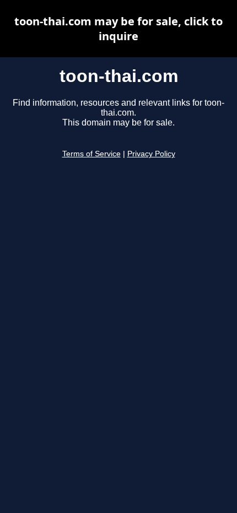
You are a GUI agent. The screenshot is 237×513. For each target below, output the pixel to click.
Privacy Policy (151, 154)
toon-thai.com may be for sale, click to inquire (118, 28)
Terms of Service (91, 154)
